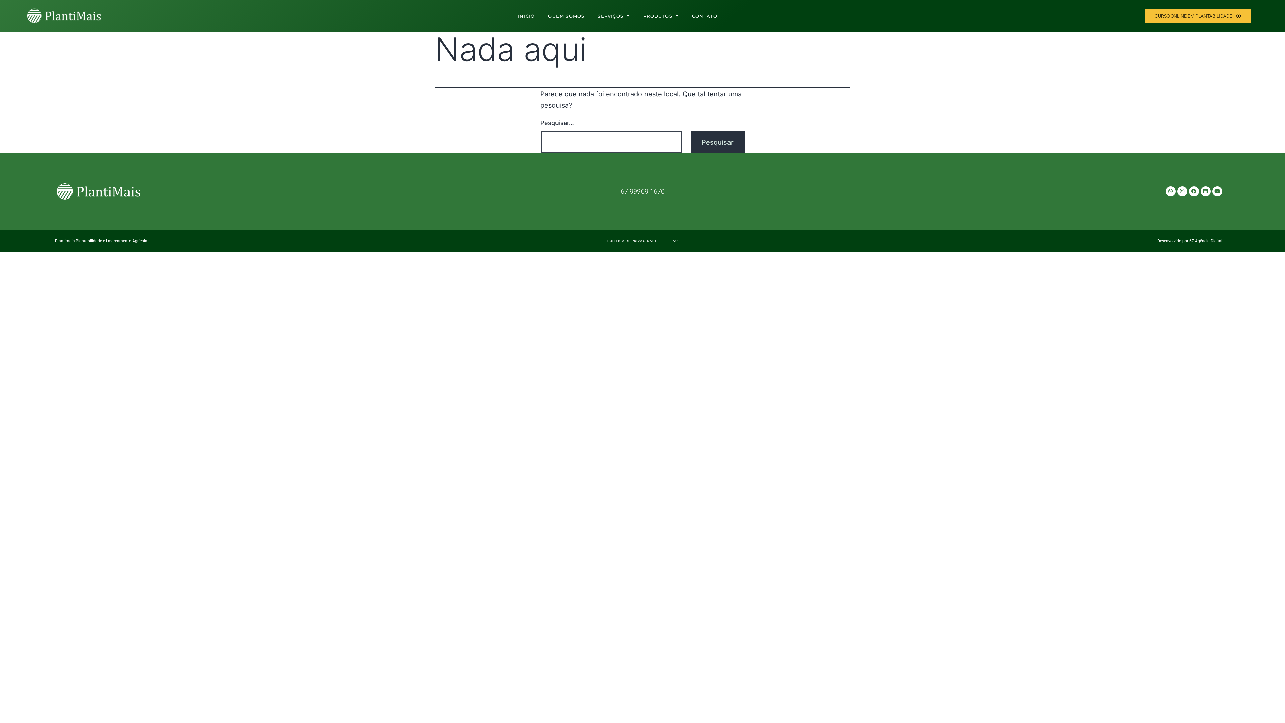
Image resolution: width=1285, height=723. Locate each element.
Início (526, 16)
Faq (674, 241)
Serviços (610, 16)
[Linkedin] (1206, 191)
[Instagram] (1182, 191)
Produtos (657, 16)
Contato (704, 16)
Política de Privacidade (632, 241)
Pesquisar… (557, 122)
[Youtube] (1217, 191)
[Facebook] (1194, 191)
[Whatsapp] (1171, 191)
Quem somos (566, 16)
